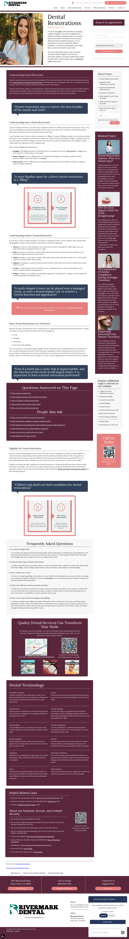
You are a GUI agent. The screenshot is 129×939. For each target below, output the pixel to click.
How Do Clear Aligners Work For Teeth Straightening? (108, 211)
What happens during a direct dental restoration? (29, 397)
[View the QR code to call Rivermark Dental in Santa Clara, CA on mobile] (109, 457)
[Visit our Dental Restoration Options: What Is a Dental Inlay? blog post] (109, 154)
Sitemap (17, 931)
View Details (28, 848)
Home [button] (56, 8)
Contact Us (108, 888)
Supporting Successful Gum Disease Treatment (109, 334)
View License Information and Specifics (40, 836)
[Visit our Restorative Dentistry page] (72, 673)
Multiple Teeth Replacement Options (107, 83)
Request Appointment (64, 888)
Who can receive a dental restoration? (25, 408)
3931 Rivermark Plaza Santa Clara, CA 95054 (88, 3)
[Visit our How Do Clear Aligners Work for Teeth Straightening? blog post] (109, 206)
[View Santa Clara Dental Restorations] (21, 64)
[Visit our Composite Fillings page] (50, 673)
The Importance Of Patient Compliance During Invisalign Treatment (108, 275)
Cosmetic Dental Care (107, 400)
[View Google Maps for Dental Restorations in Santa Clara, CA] (36, 655)
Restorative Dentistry (107, 93)
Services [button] (87, 8)
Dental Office (104, 421)
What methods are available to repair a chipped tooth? (31, 421)
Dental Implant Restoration (109, 79)
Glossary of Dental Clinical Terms (47, 798)
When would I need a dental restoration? (26, 404)
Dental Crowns (105, 407)
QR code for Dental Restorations (17, 868)
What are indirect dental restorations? (25, 401)
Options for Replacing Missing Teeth (107, 88)
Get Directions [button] (21, 888)
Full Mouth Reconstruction (109, 410)
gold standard (71, 151)
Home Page (52, 801)
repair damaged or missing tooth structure (27, 82)
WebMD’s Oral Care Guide (26, 805)
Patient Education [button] (99, 8)
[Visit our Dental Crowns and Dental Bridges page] (28, 673)
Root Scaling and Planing (108, 417)
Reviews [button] (111, 8)
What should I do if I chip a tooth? (23, 436)
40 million (49, 578)
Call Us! (117, 3)
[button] (3, 936)
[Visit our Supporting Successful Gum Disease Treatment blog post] (109, 329)
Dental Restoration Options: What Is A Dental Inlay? (109, 158)
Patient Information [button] (74, 8)
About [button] (63, 8)
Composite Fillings (106, 396)
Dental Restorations (23, 864)
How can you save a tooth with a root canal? (27, 432)
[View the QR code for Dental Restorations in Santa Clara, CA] (69, 653)
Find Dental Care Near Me (109, 425)
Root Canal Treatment (107, 413)
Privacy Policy (9, 931)
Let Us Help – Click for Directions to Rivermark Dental (36, 657)
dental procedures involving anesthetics (72, 469)
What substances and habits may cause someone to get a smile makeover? (38, 425)
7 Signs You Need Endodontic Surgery (107, 392)
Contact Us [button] (121, 8)
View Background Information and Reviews (36, 845)
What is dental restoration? (21, 393)
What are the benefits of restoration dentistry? (28, 418)
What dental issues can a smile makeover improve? (29, 429)
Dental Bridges (105, 403)
